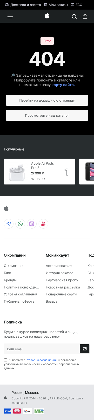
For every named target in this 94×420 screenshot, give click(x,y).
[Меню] (10, 16)
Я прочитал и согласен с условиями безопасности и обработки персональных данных (42, 364)
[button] (33, 179)
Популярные (14, 149)
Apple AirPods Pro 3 (42, 165)
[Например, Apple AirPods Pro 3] (74, 16)
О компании (15, 255)
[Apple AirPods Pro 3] (17, 171)
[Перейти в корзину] (85, 16)
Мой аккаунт (57, 255)
